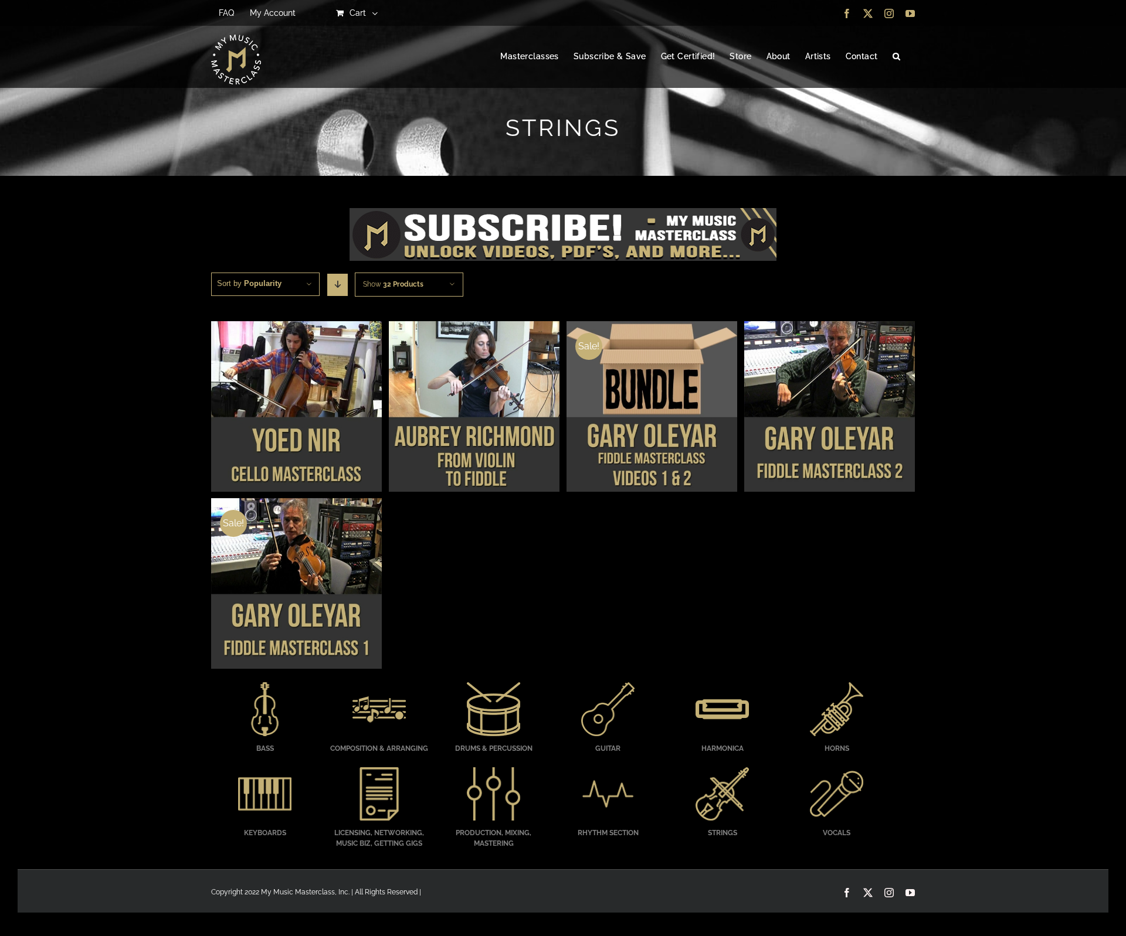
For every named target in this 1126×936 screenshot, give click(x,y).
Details (296, 408)
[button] (896, 57)
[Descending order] (337, 285)
